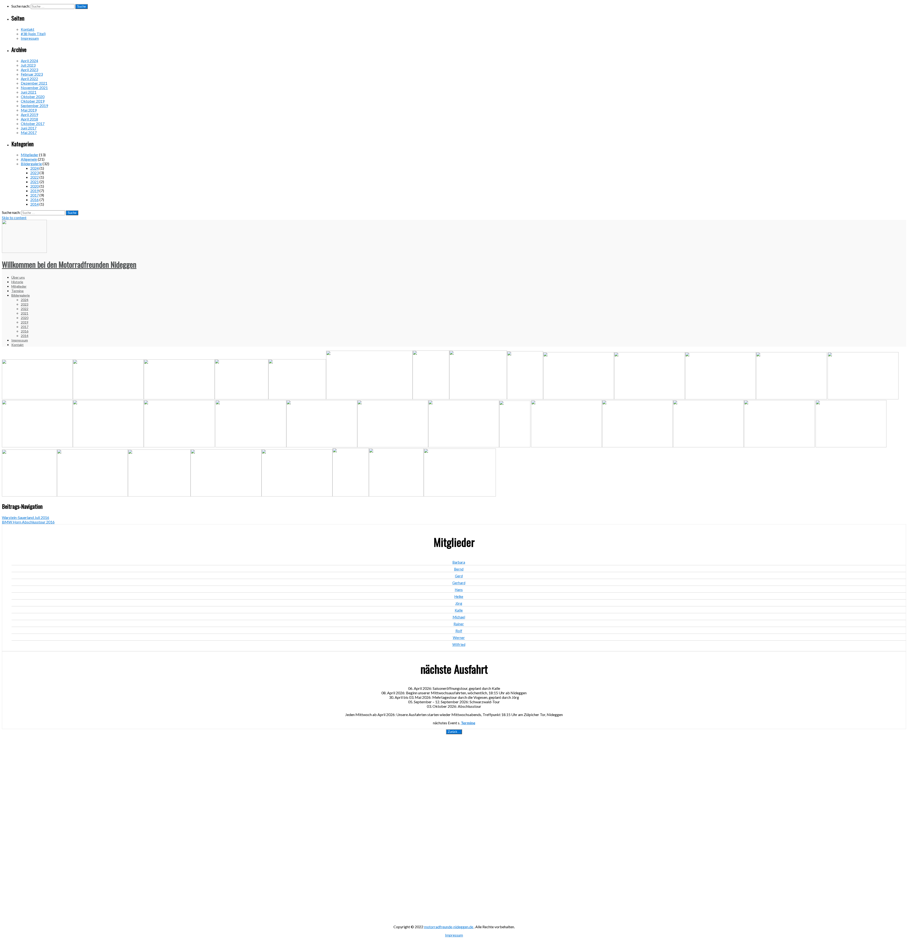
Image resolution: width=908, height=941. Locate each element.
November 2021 (34, 87)
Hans (459, 589)
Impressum (30, 38)
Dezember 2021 (34, 83)
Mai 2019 (29, 110)
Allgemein (29, 159)
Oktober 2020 (32, 96)
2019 (34, 190)
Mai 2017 (29, 132)
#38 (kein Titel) (33, 33)
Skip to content (14, 217)
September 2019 (34, 105)
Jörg (458, 603)
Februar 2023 (32, 74)
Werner (459, 637)
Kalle (459, 610)
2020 (34, 186)
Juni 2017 (28, 128)
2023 (34, 172)
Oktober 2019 (32, 101)
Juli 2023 (28, 65)
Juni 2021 (28, 92)
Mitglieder (29, 154)
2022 (34, 177)
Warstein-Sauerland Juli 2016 (25, 517)
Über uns (18, 277)
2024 (34, 168)
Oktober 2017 (32, 123)
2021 (34, 181)
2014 (34, 204)
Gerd (459, 576)
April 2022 (29, 78)
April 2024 (29, 60)
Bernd (458, 569)
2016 (34, 199)
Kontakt (27, 29)
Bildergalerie (31, 163)
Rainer (459, 624)
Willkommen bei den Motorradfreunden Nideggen (69, 264)
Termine (17, 291)
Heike (458, 596)
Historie (17, 282)
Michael (459, 617)
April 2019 (29, 114)
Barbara (458, 562)
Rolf (458, 631)
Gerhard (458, 583)
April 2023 (29, 69)
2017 (34, 195)
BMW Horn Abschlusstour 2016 (28, 522)
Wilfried (458, 644)
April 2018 (29, 119)
